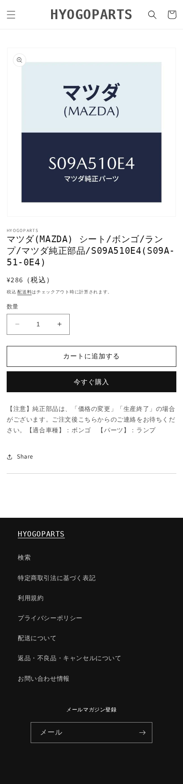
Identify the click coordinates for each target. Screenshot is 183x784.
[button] (11, 14)
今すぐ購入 (91, 382)
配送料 (24, 292)
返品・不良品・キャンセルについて (70, 658)
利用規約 (31, 598)
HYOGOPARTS (41, 534)
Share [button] (25, 456)
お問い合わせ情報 (44, 678)
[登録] (142, 732)
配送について (37, 638)
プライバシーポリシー (50, 618)
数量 (13, 306)
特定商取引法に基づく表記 (56, 578)
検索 (24, 557)
